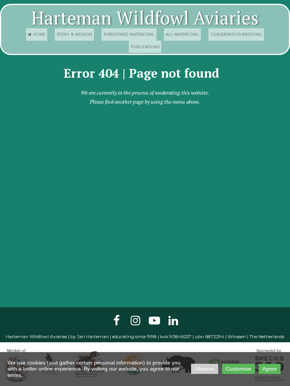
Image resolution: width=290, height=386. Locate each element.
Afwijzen (204, 369)
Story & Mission (74, 34)
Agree (269, 369)
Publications (145, 46)
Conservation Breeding (236, 34)
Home (36, 34)
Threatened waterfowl (128, 34)
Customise (238, 369)
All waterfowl (182, 34)
